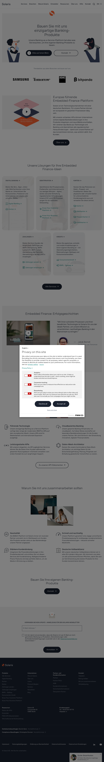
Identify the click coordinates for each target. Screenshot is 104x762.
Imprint (42, 364)
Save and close (52, 410)
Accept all (61, 404)
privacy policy (33, 364)
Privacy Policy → (27, 368)
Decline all (43, 404)
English (24, 348)
